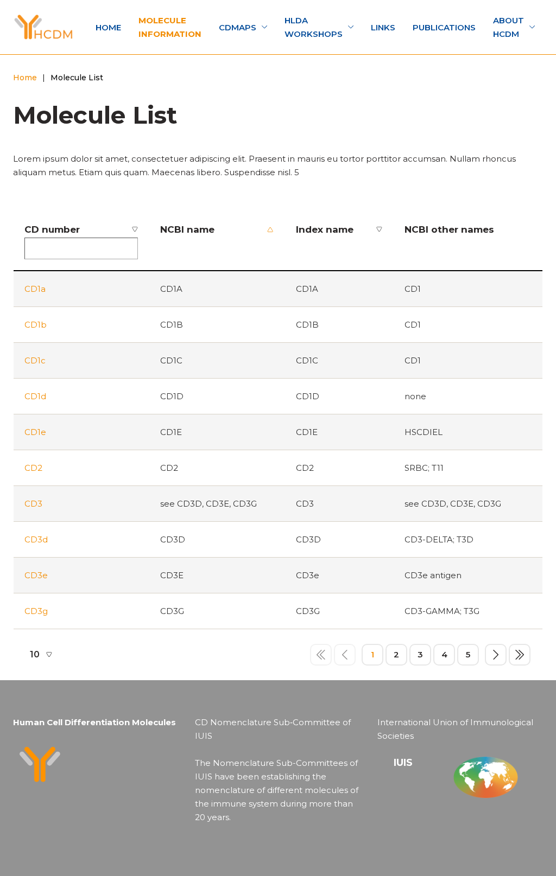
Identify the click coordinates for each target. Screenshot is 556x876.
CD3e (36, 575)
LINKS (383, 27)
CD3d (36, 539)
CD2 (33, 468)
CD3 (33, 503)
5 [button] (468, 654)
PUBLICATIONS (444, 27)
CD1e (35, 432)
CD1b (35, 324)
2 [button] (396, 654)
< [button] (345, 655)
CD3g (36, 611)
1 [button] (372, 654)
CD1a (35, 289)
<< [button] (321, 655)
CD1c (35, 360)
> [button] (496, 655)
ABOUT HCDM (508, 27)
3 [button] (420, 654)
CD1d (35, 396)
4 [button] (444, 654)
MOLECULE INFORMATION (169, 27)
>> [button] (519, 655)
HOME (108, 27)
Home (25, 77)
